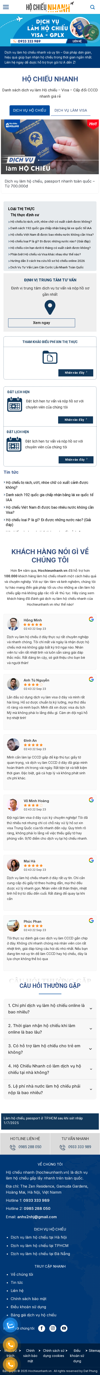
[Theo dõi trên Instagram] (52, 1328)
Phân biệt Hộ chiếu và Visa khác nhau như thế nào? (45, 254)
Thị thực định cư (24, 215)
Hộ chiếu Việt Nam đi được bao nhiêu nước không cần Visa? (52, 234)
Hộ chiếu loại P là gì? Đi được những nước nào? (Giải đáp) (50, 241)
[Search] (92, 7)
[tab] (30, 110)
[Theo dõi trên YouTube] (63, 1328)
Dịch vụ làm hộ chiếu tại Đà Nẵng (40, 1253)
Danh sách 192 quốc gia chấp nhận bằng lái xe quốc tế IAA (51, 228)
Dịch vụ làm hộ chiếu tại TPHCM (40, 1245)
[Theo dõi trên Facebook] (41, 1328)
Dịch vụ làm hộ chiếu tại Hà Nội (39, 1237)
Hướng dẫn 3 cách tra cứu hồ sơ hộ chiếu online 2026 (47, 261)
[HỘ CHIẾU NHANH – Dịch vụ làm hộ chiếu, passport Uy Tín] (50, 7)
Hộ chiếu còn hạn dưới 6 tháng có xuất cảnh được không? (50, 248)
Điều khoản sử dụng (77, 1356)
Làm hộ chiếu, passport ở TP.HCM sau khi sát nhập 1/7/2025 (43, 1120)
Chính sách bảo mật (30, 1356)
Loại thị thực (21, 209)
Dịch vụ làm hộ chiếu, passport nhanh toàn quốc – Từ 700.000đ (50, 183)
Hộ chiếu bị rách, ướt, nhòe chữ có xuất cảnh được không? (51, 221)
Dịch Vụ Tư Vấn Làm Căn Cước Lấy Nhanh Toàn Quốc (47, 267)
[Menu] (5, 6)
